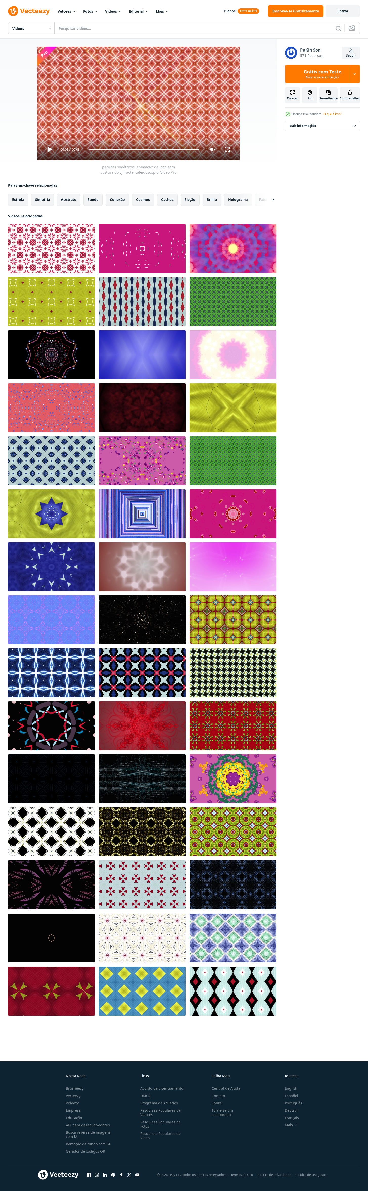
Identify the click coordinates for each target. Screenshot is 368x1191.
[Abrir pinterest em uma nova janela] (113, 1175)
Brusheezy (74, 1088)
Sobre (217, 1103)
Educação (74, 1117)
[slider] (144, 149)
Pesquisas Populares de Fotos (160, 1124)
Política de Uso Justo (310, 1174)
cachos (167, 199)
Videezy (72, 1103)
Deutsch (292, 1110)
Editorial (136, 11)
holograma (238, 199)
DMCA (145, 1095)
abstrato (68, 199)
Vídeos (111, 11)
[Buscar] (338, 28)
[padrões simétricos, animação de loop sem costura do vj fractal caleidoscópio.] (51, 248)
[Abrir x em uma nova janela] (129, 1175)
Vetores (64, 11)
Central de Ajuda (226, 1088)
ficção (190, 199)
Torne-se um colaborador (222, 1112)
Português (293, 1103)
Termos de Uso (242, 1174)
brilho (212, 199)
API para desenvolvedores (88, 1125)
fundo (93, 199)
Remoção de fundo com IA (88, 1144)
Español (291, 1095)
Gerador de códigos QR (85, 1151)
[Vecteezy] (29, 11)
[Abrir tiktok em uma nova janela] (121, 1175)
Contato (218, 1095)
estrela (18, 199)
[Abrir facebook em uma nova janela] (89, 1175)
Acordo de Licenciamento (161, 1088)
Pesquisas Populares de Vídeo (160, 1135)
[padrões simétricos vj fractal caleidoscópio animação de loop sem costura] (142, 407)
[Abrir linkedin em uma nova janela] (105, 1175)
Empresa (73, 1110)
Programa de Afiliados (159, 1103)
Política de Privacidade (274, 1174)
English (291, 1088)
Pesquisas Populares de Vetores (160, 1112)
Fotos (88, 11)
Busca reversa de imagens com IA (88, 1134)
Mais (160, 11)
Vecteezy (73, 1095)
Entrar (342, 11)
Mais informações (302, 126)
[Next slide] (269, 200)
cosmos (143, 199)
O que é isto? (332, 114)
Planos (230, 11)
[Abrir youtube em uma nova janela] (137, 1175)
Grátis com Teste (322, 74)
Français (292, 1117)
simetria (42, 199)
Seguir (351, 55)
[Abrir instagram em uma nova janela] (97, 1175)
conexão (117, 199)
